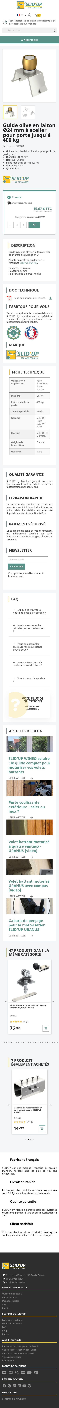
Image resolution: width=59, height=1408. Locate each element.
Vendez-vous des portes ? (29, 679)
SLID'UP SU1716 (28, 262)
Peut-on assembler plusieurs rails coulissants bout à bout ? (27, 646)
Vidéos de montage (11, 1356)
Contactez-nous (9, 1297)
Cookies (6, 1308)
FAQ (4, 1327)
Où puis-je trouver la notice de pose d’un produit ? (29, 611)
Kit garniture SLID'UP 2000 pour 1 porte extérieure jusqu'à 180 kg (33, 1006)
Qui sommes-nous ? (12, 1293)
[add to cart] (51, 1028)
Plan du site (8, 1360)
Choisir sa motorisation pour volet (19, 1349)
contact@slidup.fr (14, 1278)
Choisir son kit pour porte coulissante (20, 1346)
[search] (53, 30)
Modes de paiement (12, 1323)
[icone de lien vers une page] (5, 1372)
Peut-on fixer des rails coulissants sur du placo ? (27, 664)
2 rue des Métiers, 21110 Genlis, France (25, 1275)
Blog (4, 1330)
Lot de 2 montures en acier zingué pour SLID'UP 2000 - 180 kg (33, 1109)
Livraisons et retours (12, 1319)
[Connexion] (31, 14)
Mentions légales (10, 1300)
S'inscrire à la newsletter (14, 1398)
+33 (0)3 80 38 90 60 (15, 1282)
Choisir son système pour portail (18, 1353)
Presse (5, 1334)
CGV (4, 1304)
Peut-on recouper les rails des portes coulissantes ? (29, 628)
